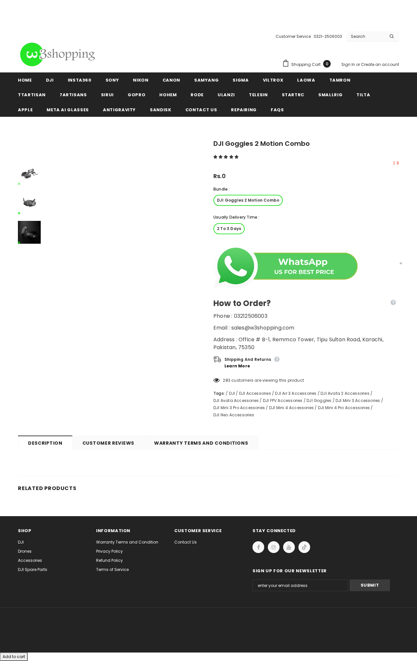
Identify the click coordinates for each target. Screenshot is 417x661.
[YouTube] (289, 547)
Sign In (348, 64)
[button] (226, 157)
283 (226, 380)
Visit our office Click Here (208, 20)
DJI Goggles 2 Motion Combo (248, 200)
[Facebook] (258, 547)
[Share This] (399, 262)
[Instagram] (274, 547)
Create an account (380, 64)
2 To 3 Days (229, 228)
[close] (397, 13)
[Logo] (58, 54)
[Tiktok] (304, 547)
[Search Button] (391, 36)
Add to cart (14, 656)
